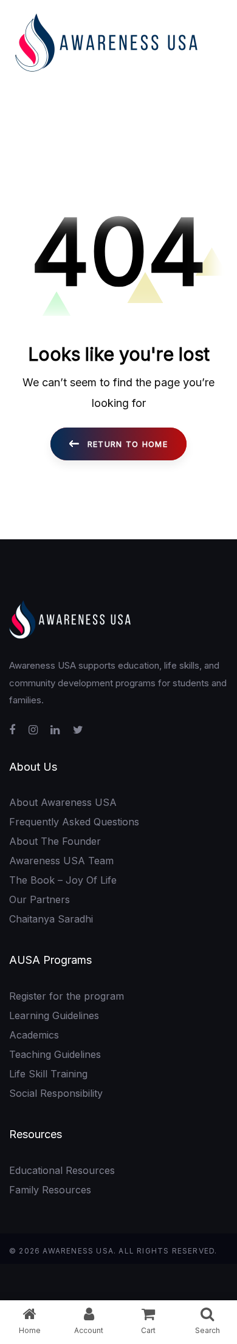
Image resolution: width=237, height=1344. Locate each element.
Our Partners (39, 899)
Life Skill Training (48, 1074)
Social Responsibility (56, 1093)
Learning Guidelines (54, 1015)
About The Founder (55, 841)
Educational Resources (62, 1170)
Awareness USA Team (61, 860)
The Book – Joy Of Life (63, 880)
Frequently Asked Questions (74, 822)
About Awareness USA (63, 802)
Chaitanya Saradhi (51, 919)
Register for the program (66, 996)
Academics (34, 1035)
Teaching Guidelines (55, 1054)
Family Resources (50, 1190)
